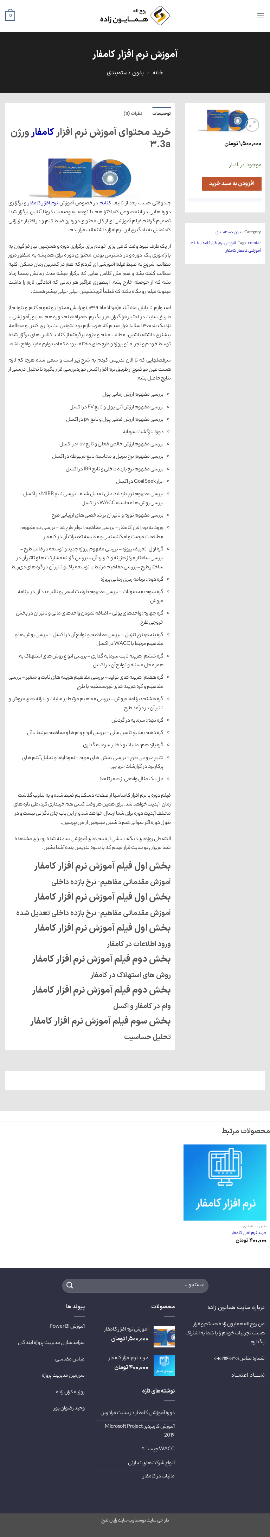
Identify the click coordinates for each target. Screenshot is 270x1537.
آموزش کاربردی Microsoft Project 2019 (140, 1431)
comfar (254, 243)
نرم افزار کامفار (43, 203)
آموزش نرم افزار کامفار (218, 243)
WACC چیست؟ (158, 1449)
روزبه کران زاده (70, 1392)
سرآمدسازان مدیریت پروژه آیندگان (51, 1343)
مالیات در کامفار (159, 1477)
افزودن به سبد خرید (232, 183)
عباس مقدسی (70, 1360)
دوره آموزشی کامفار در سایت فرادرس (138, 1413)
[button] (260, 15)
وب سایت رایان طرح (117, 1521)
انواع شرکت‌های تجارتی (151, 1463)
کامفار (231, 250)
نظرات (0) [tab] (132, 113)
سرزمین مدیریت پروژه (63, 1376)
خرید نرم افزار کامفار (249, 1233)
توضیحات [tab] (161, 113)
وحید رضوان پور (69, 1409)
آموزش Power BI (67, 1327)
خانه (158, 73)
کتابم (105, 203)
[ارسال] (70, 1285)
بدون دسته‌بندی (125, 73)
